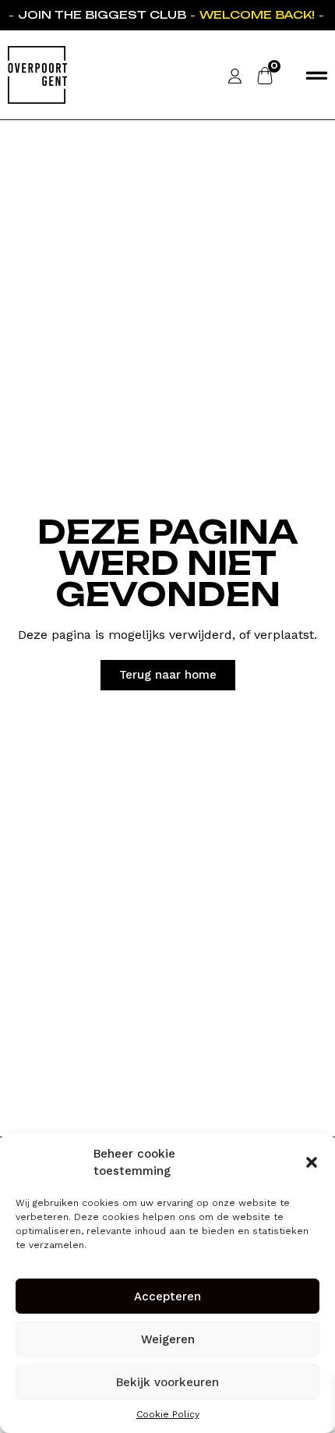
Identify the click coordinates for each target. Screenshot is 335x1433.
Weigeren (168, 1339)
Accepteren (167, 1296)
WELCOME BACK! (255, 14)
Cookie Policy (167, 1414)
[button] (311, 1162)
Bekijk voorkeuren (167, 1382)
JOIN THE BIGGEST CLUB (100, 14)
